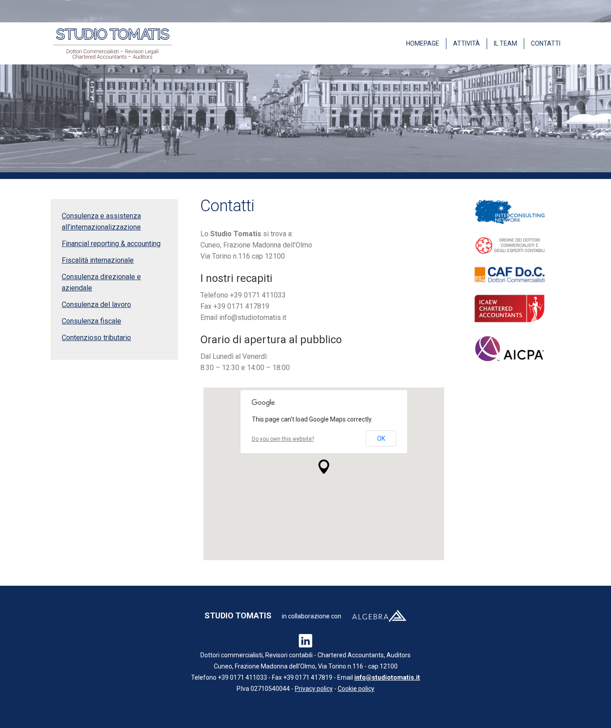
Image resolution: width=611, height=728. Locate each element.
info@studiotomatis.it (252, 317)
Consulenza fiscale (91, 321)
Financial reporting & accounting (111, 243)
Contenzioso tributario (96, 337)
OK (381, 438)
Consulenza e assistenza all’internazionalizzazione (101, 221)
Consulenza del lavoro (96, 304)
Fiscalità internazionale (98, 260)
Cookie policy (356, 688)
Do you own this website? (283, 439)
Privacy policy (314, 688)
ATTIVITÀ (466, 43)
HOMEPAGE (422, 43)
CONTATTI (545, 43)
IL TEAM (505, 43)
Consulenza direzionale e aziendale (101, 282)
